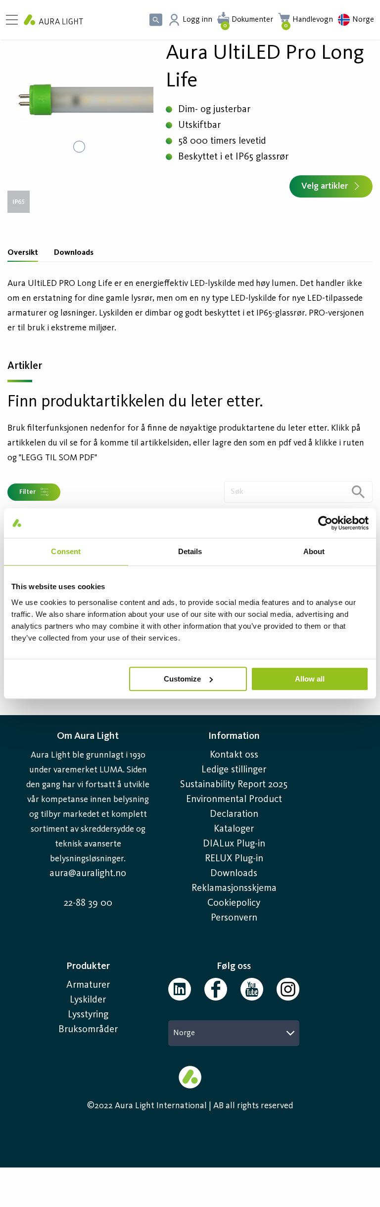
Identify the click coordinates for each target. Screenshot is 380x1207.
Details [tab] (190, 551)
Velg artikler (324, 186)
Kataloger (234, 829)
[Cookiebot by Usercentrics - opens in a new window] (325, 523)
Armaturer (88, 985)
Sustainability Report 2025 (233, 785)
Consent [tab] (66, 551)
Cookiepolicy (233, 903)
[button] (79, 100)
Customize (182, 679)
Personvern (234, 918)
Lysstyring (88, 1015)
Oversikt (22, 253)
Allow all (310, 679)
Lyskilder (88, 1000)
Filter (27, 491)
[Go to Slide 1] (79, 147)
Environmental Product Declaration (234, 807)
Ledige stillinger (233, 770)
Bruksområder (88, 1030)
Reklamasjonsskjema (234, 888)
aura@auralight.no (87, 874)
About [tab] (314, 551)
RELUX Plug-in (234, 859)
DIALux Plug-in (234, 844)
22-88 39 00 (88, 903)
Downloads (74, 253)
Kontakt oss (234, 755)
